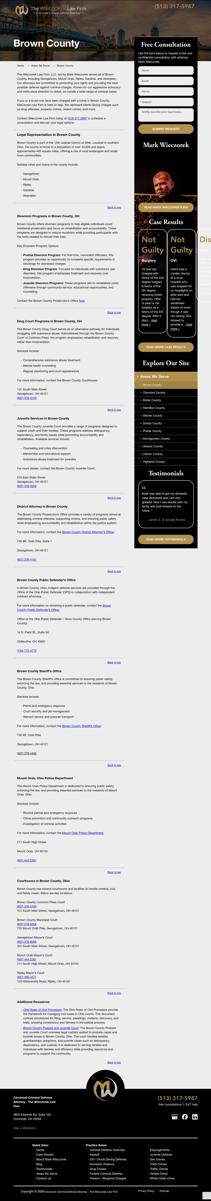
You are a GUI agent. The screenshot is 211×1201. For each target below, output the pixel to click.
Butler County (152, 400)
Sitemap (164, 1190)
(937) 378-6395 (26, 942)
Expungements (160, 1150)
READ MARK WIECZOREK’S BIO (166, 207)
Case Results (44, 1154)
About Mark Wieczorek (51, 1159)
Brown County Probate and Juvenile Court (51, 1028)
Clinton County (152, 454)
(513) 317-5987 (175, 6)
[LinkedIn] (195, 1117)
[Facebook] (185, 1117)
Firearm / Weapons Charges (108, 1178)
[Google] (175, 1117)
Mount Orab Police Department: (83, 833)
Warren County (153, 415)
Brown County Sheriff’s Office (81, 726)
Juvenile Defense (161, 1154)
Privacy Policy (146, 1190)
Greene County (153, 446)
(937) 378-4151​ (26, 559)
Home (40, 1150)
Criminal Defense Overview (107, 1150)
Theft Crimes (158, 1164)
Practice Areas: (96, 1145)
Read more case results (166, 347)
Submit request (166, 129)
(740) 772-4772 (26, 650)
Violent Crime (159, 1173)
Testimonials (44, 1169)
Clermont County (154, 392)
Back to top (114, 207)
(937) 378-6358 (26, 924)
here (82, 300)
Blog (39, 1164)
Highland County (154, 461)
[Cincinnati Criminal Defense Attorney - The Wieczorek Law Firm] (50, 10)
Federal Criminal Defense (106, 1173)
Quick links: (40, 1145)
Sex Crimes (157, 1159)
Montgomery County (156, 438)
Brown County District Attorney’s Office (88, 532)
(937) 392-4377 (26, 977)
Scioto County (152, 423)
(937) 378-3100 (26, 398)
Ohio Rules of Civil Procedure (42, 1010)
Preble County (152, 431)
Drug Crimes (98, 1169)
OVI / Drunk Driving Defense (108, 1159)
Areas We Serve (46, 1173)
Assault (94, 1154)
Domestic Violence (102, 1164)
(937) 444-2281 (26, 860)
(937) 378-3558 (26, 486)
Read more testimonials (166, 539)
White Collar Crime (162, 1178)
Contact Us (43, 1178)
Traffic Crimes (159, 1169)
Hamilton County (154, 408)
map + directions (24, 1128)
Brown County (152, 385)
